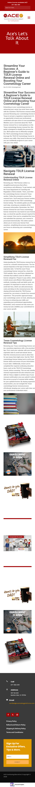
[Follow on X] (13, 715)
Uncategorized (16, 87)
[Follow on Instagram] (17, 715)
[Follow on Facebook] (8, 715)
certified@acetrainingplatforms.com (21, 703)
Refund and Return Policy (15, 725)
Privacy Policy (11, 721)
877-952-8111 (16, 5)
